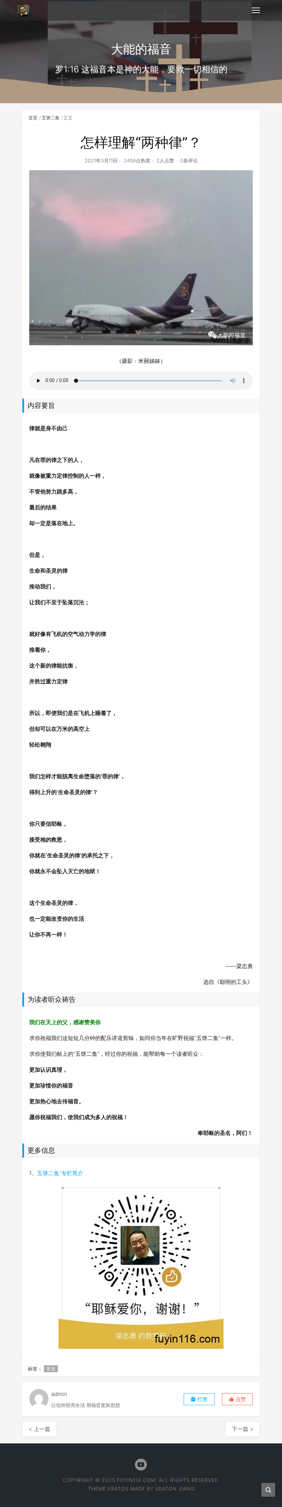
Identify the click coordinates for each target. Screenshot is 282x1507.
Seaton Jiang (174, 1489)
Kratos (118, 1489)
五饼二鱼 (50, 117)
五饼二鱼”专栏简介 (60, 1173)
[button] (237, 1399)
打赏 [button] (202, 1399)
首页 (33, 117)
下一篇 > (242, 1428)
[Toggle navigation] (256, 10)
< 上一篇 (39, 1428)
